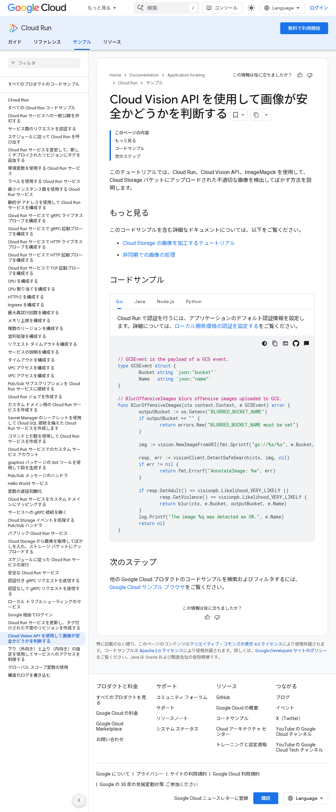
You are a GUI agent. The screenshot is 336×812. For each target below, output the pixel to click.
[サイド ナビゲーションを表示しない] (79, 800)
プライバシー (150, 774)
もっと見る (99, 8)
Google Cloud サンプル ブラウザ (147, 587)
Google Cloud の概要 (237, 708)
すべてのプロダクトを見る (121, 700)
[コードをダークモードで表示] (264, 343)
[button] (119, 301)
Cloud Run (36, 28)
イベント (285, 708)
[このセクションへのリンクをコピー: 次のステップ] (163, 563)
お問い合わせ (110, 739)
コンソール (226, 8)
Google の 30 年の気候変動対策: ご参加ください (149, 784)
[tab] (119, 301)
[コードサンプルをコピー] (275, 343)
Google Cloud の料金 (117, 713)
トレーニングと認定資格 (241, 744)
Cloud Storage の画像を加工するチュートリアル (179, 243)
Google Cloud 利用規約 (236, 774)
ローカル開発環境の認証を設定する (217, 326)
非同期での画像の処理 (149, 255)
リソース (112, 42)
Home (115, 75)
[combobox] (167, 8)
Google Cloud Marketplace (109, 726)
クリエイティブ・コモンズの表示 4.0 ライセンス (236, 644)
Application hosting (186, 75)
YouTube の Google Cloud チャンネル (296, 731)
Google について (113, 774)
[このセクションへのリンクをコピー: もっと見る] (155, 214)
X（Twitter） (289, 718)
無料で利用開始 (304, 28)
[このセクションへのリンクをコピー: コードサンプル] (171, 281)
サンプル (82, 42)
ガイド (15, 42)
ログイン (319, 8)
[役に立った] (300, 75)
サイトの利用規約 (188, 774)
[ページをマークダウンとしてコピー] (256, 115)
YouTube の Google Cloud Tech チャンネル (299, 747)
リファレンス (47, 42)
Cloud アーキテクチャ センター (241, 731)
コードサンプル (232, 718)
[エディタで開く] (285, 343)
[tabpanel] (212, 428)
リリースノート (172, 718)
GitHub (223, 697)
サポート (165, 708)
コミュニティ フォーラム (181, 697)
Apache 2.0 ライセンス (161, 650)
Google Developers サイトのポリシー (291, 650)
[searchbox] (44, 63)
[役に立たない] (310, 75)
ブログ (283, 697)
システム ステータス (177, 729)
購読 (265, 798)
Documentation (144, 75)
